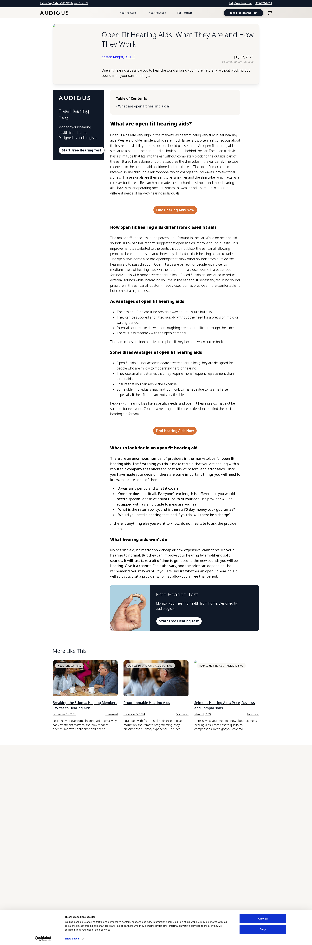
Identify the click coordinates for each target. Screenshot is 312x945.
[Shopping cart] (269, 13)
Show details (72, 938)
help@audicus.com (240, 3)
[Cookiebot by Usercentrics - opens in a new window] (43, 938)
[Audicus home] (54, 13)
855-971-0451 (263, 3)
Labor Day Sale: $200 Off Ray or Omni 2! (64, 3)
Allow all (263, 918)
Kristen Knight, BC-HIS (118, 57)
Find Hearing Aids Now (175, 210)
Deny (263, 929)
